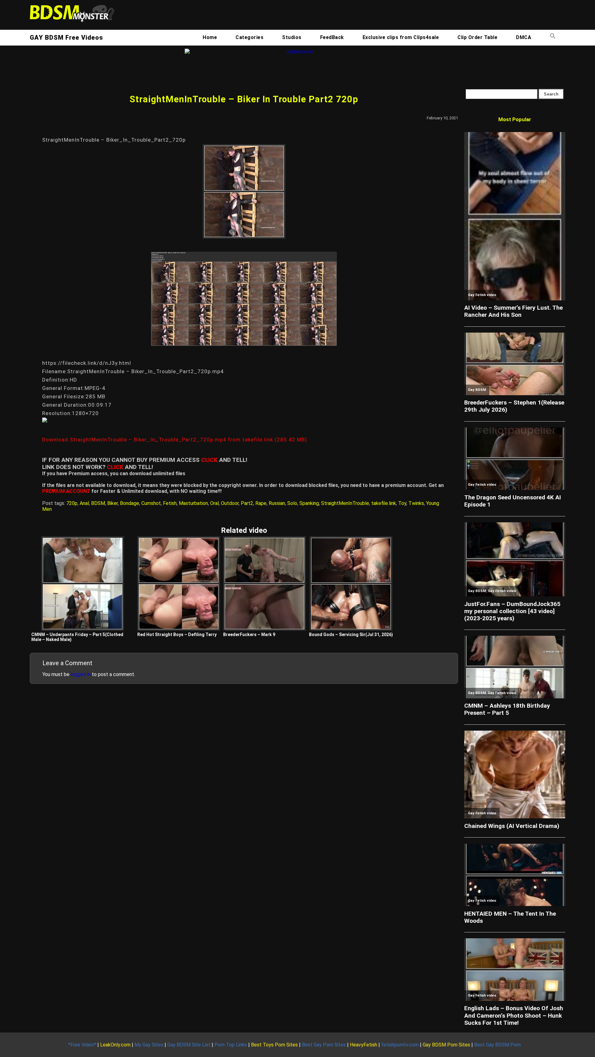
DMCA (523, 37)
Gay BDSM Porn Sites (446, 1045)
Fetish (170, 503)
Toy (402, 503)
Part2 (247, 503)
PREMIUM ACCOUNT (66, 491)
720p (71, 503)
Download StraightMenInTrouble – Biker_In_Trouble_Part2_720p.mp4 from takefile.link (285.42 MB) (174, 439)
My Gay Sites (148, 1045)
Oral (214, 503)
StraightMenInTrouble (345, 503)
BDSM (98, 503)
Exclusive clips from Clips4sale (401, 37)
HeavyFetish (363, 1045)
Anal (84, 503)
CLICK (209, 459)
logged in (80, 674)
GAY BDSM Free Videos (66, 37)
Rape (261, 503)
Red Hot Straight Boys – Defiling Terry (177, 634)
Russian (277, 503)
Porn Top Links (230, 1045)
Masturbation (193, 503)
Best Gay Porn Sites (324, 1045)
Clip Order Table (477, 37)
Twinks (416, 503)
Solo (292, 503)
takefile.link (383, 503)
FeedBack (332, 37)
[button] (553, 37)
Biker (112, 503)
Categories (249, 37)
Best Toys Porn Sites (274, 1045)
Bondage (129, 503)
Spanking (309, 503)
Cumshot (151, 503)
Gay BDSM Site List (188, 1045)
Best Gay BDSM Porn (497, 1045)
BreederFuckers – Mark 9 (249, 634)
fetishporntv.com (400, 1045)
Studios (292, 37)
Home (210, 37)
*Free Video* (82, 1045)
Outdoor (230, 503)
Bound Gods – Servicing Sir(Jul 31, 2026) (351, 634)
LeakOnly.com (115, 1045)
